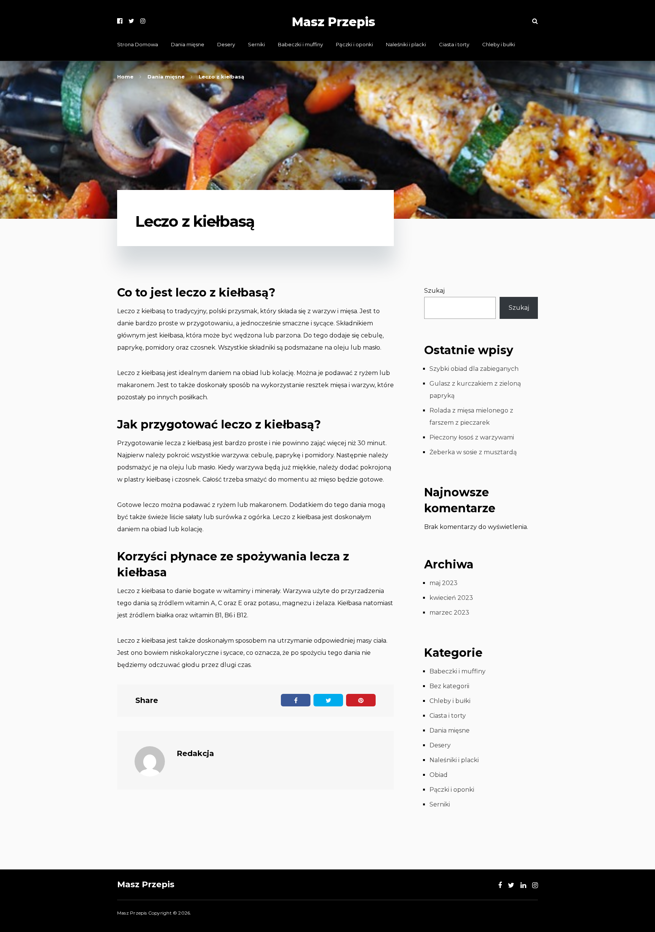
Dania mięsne (187, 44)
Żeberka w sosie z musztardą (473, 452)
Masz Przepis (333, 21)
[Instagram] (143, 21)
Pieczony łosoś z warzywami (471, 437)
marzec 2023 (449, 612)
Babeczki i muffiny (300, 44)
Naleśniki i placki (406, 44)
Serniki (256, 44)
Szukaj (434, 290)
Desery (226, 44)
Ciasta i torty (454, 44)
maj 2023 (443, 583)
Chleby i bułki (498, 44)
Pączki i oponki (354, 44)
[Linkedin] (523, 885)
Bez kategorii (449, 686)
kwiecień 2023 (451, 597)
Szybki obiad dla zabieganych (474, 368)
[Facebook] (119, 21)
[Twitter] (131, 21)
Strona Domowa (137, 44)
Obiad (438, 774)
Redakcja (195, 753)
